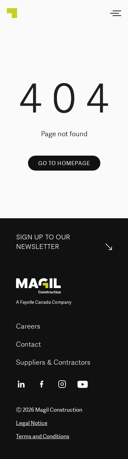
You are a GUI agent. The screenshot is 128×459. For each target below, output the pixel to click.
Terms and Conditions (42, 436)
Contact (28, 344)
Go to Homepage (64, 163)
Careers (28, 326)
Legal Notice (31, 423)
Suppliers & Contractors (53, 362)
